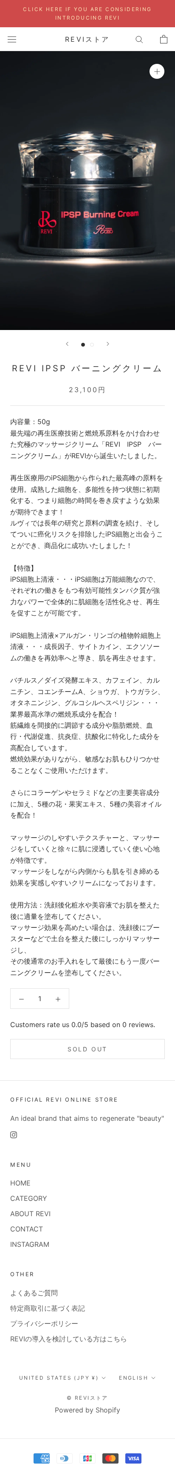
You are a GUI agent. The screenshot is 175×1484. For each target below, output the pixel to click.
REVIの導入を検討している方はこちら (68, 1339)
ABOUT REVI (30, 1213)
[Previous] (67, 344)
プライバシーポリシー (44, 1323)
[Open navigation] (12, 39)
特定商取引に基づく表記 (47, 1308)
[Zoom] (157, 71)
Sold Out (87, 1049)
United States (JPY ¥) (59, 1378)
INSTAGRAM (29, 1244)
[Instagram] (13, 1134)
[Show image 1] (83, 345)
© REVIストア (87, 1398)
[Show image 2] (92, 345)
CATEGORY (28, 1198)
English (133, 1378)
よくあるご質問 (34, 1293)
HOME (20, 1183)
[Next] (108, 344)
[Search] (139, 39)
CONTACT (26, 1229)
